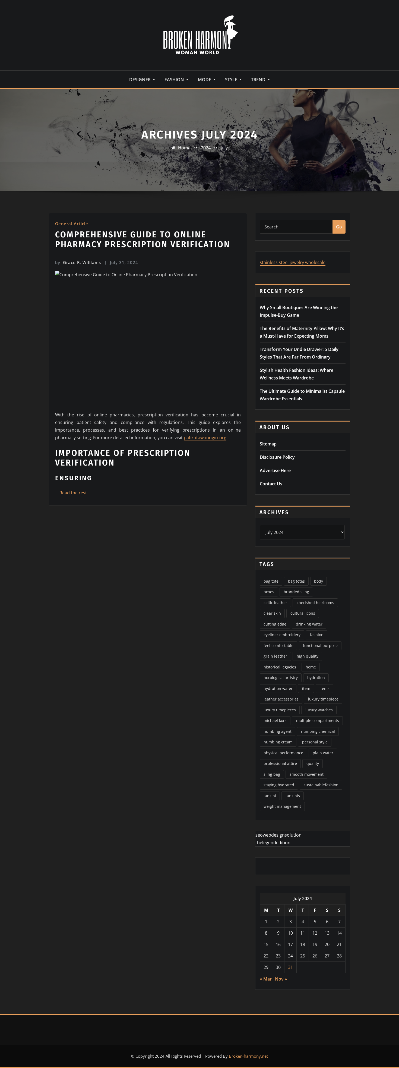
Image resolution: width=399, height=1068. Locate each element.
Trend (259, 80)
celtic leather (275, 602)
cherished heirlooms (315, 602)
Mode (205, 80)
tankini (270, 795)
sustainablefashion (321, 784)
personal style (315, 742)
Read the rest (73, 493)
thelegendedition (272, 843)
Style (231, 80)
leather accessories (281, 699)
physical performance (283, 752)
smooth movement (307, 774)
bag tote (271, 581)
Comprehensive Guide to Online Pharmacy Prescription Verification (142, 239)
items (324, 688)
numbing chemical (318, 731)
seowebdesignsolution (278, 835)
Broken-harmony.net (248, 1056)
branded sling (296, 591)
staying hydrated (279, 784)
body (318, 581)
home (311, 667)
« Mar (266, 979)
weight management (282, 806)
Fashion (174, 80)
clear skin (272, 613)
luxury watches (319, 709)
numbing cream (278, 742)
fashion (317, 634)
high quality (307, 656)
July (224, 148)
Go (339, 227)
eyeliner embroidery (282, 634)
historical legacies (280, 667)
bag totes (296, 581)
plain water (323, 752)
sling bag (272, 774)
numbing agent (278, 731)
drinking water (309, 624)
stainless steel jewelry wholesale (292, 262)
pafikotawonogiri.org (205, 438)
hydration (316, 677)
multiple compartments (317, 720)
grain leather (275, 656)
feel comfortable (278, 645)
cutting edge (275, 624)
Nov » (281, 979)
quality (312, 763)
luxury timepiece (323, 699)
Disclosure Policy (277, 457)
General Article (71, 223)
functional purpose (320, 645)
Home (184, 148)
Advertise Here (275, 470)
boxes (269, 591)
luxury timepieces (280, 709)
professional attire (280, 763)
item (306, 688)
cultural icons (302, 613)
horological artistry (281, 677)
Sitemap (268, 444)
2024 (206, 148)
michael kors (275, 720)
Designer (140, 80)
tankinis (293, 795)
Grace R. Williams (78, 262)
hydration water (278, 688)
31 (290, 967)
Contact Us (271, 484)
